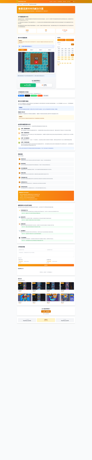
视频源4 (49, 49)
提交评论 (46, 265)
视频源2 (31, 49)
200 (67, 63)
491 (62, 48)
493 (69, 48)
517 (65, 59)
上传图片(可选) (20, 259)
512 (65, 57)
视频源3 (40, 49)
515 (58, 59)
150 (65, 63)
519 (72, 59)
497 (65, 50)
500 (59, 52)
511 (62, 57)
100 (62, 63)
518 (69, 59)
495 (59, 50)
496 (62, 50)
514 (72, 57)
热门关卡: (58, 61)
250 (70, 63)
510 (58, 57)
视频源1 (22, 49)
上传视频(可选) (48, 259)
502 (65, 52)
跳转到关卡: (59, 42)
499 (72, 50)
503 (69, 52)
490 (59, 48)
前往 (72, 44)
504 (72, 52)
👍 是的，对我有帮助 (46, 311)
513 (69, 57)
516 (62, 59)
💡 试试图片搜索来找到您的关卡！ (26, 46)
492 (65, 48)
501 (62, 52)
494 (72, 48)
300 (58, 64)
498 (69, 50)
